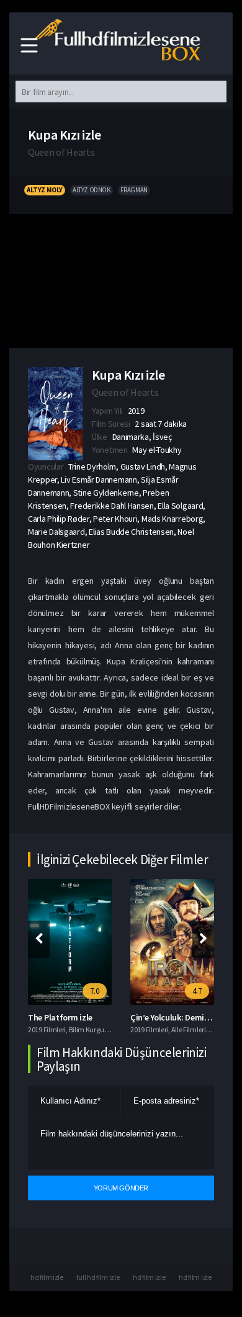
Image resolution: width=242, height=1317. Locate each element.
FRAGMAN (134, 189)
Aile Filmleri (188, 1029)
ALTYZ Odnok (91, 189)
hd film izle (46, 1277)
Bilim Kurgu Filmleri (98, 1029)
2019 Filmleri (47, 1029)
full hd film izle (97, 1277)
